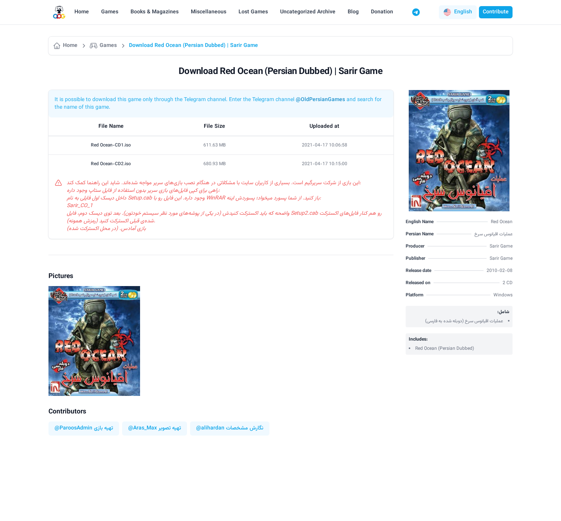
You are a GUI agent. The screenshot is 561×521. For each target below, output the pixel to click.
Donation (382, 12)
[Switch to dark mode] (430, 12)
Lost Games (253, 12)
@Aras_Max (142, 429)
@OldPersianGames (320, 100)
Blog (353, 12)
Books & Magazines (155, 12)
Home (81, 12)
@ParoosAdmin (73, 429)
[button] (458, 12)
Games (109, 12)
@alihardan (210, 429)
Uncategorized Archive (307, 12)
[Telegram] (416, 12)
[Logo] (59, 12)
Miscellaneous (208, 12)
